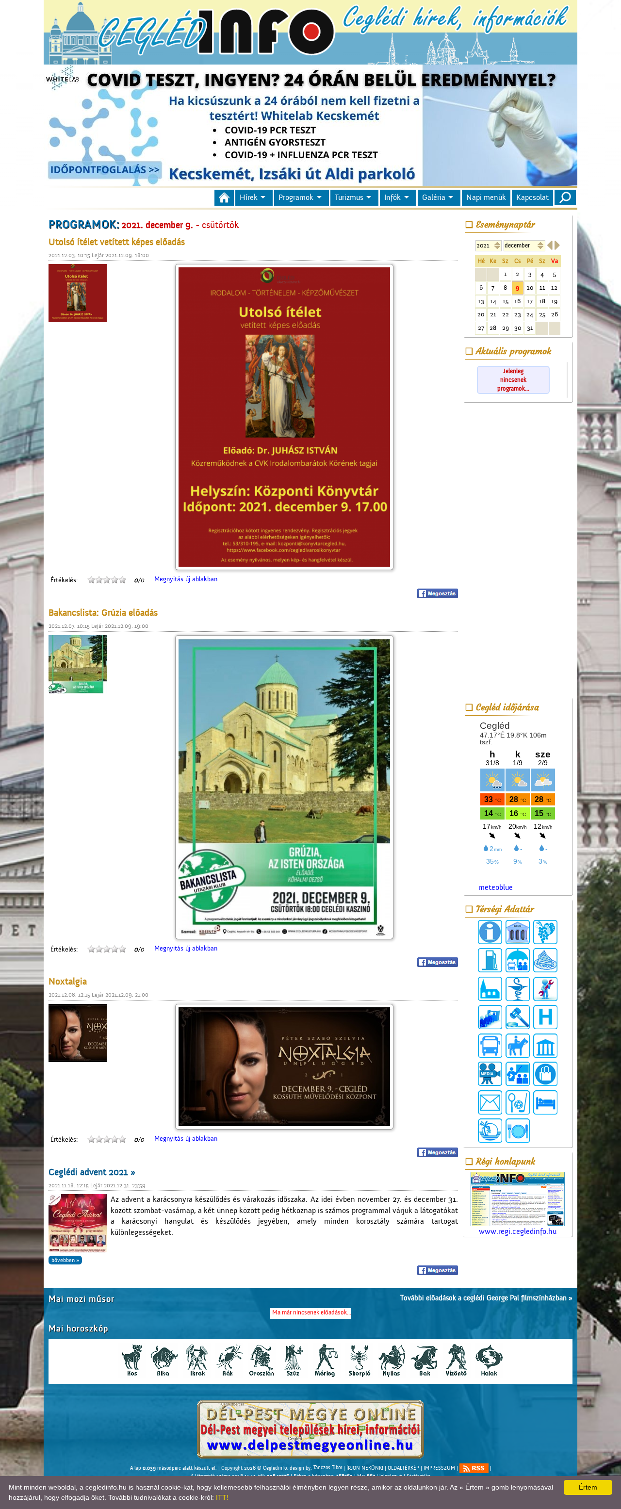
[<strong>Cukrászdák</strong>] (545, 960)
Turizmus (349, 197)
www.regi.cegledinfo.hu (517, 1231)
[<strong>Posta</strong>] (490, 1102)
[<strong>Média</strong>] (490, 1074)
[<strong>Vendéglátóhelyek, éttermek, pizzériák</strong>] (518, 1130)
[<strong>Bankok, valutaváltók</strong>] (518, 932)
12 (554, 287)
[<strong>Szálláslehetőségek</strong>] (545, 1102)
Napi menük (486, 197)
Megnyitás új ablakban (185, 579)
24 (529, 314)
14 (493, 301)
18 (542, 301)
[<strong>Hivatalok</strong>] (490, 1017)
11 (542, 287)
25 (542, 314)
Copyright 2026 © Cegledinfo (254, 1468)
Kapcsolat (532, 197)
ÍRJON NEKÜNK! (364, 1468)
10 (530, 287)
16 (517, 301)
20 (480, 314)
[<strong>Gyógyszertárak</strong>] (518, 989)
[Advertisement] (517, 551)
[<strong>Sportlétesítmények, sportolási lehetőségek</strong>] (518, 1102)
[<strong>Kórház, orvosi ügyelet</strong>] (545, 1017)
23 (517, 314)
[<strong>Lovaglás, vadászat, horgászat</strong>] (518, 1045)
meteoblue (495, 887)
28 (493, 327)
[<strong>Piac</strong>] (545, 1074)
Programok (295, 197)
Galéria (433, 197)
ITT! (222, 1497)
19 (554, 301)
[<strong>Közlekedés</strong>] (490, 1045)
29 (505, 327)
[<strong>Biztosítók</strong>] (518, 960)
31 (530, 327)
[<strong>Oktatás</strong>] (518, 1074)
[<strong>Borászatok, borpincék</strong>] (545, 932)
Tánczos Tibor (327, 1468)
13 (481, 301)
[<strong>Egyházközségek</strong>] (490, 989)
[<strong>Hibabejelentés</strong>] (545, 989)
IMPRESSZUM (439, 1468)
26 (554, 314)
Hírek (249, 197)
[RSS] (474, 1468)
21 (493, 314)
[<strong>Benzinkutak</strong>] (490, 960)
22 (505, 314)
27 (481, 327)
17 (530, 301)
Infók (392, 197)
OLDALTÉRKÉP (403, 1468)
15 (505, 301)
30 (517, 327)
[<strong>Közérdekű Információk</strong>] (490, 932)
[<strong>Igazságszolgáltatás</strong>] (518, 1017)
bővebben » (65, 1260)
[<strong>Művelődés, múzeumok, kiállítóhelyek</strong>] (545, 1045)
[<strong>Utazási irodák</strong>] (490, 1130)
